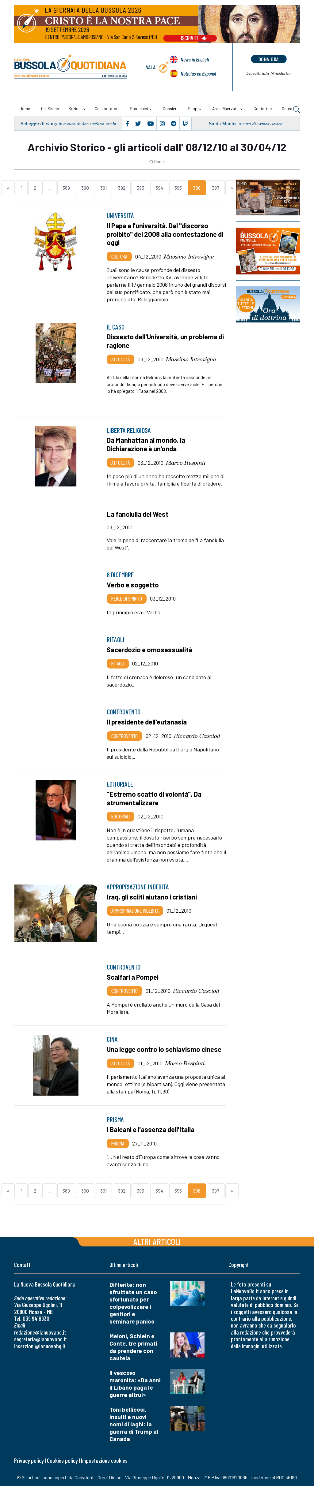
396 (197, 188)
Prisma (117, 1143)
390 (85, 188)
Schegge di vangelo (41, 123)
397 (215, 188)
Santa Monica (223, 123)
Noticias (198, 73)
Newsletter (268, 73)
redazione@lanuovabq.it (40, 1332)
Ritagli (117, 663)
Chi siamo (50, 108)
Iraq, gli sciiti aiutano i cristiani (152, 897)
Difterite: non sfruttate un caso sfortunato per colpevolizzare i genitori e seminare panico (133, 1303)
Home (25, 108)
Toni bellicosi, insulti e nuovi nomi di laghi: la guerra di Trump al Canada (133, 1424)
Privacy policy (29, 1460)
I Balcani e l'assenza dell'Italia (150, 1129)
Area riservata (225, 108)
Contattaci (263, 108)
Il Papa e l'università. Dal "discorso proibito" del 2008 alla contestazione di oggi (165, 234)
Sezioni (75, 108)
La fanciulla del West (137, 514)
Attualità (120, 359)
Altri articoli (157, 1241)
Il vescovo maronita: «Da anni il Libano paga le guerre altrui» (135, 1383)
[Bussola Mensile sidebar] (268, 251)
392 (121, 188)
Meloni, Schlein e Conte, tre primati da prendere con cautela (133, 1346)
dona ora (268, 59)
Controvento (124, 735)
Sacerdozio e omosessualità (149, 650)
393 (140, 188)
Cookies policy (62, 1460)
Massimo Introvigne (189, 256)
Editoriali (120, 816)
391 (103, 188)
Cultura (119, 256)
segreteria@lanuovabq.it (40, 1339)
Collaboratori (107, 108)
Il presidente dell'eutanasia (147, 722)
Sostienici (139, 108)
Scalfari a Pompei (133, 977)
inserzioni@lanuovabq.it (40, 1346)
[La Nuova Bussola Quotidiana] (71, 67)
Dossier (170, 108)
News (195, 59)
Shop (192, 108)
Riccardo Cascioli (197, 736)
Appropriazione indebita (135, 910)
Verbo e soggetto (133, 585)
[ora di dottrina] (268, 304)
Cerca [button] (287, 108)
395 (178, 188)
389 (66, 188)
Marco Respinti (185, 463)
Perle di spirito (126, 598)
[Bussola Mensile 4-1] (268, 197)
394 (159, 188)
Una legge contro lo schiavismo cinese (164, 1049)
